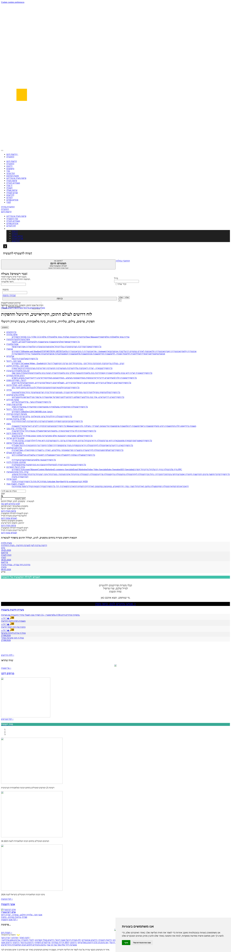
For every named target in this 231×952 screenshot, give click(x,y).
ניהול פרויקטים (18, 383)
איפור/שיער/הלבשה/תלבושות (18, 339)
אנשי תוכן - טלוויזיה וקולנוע (17, 366)
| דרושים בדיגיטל (27, 942)
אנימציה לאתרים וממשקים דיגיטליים (136, 351)
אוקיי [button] (126, 942)
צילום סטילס (26, 455)
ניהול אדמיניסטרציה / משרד (63, 474)
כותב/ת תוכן (103, 363)
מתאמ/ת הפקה (38, 407)
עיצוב (8, 424)
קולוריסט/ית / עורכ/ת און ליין (23, 440)
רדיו (8, 457)
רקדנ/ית (85, 486)
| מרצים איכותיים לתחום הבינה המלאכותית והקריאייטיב (24, 945)
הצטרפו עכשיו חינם (9, 518)
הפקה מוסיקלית (97, 392)
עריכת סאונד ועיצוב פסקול (36, 436)
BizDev (26, 411)
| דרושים (16, 942)
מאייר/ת (143, 354)
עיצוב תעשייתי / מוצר (95, 426)
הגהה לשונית (6, 555)
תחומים (5, 327)
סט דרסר (72, 397)
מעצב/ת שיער (49, 342)
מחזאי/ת (171, 486)
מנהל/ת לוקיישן (93, 450)
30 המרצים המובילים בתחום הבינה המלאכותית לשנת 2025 (25, 841)
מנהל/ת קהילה (55, 416)
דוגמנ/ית (64, 464)
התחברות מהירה (8, 207)
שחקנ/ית (15, 464)
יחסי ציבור (171, 474)
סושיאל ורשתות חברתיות (16, 414)
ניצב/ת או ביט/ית (38, 464)
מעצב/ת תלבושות (37, 342)
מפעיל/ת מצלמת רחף (75, 455)
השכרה (9, 188)
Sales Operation (113, 469)
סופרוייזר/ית (56, 445)
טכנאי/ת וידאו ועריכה (111, 440)
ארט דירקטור (107, 397)
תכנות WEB (82, 481)
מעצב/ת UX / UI (80, 426)
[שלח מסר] (115, 666)
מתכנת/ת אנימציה (55, 354)
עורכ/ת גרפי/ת (38, 421)
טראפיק (46, 431)
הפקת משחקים (84, 378)
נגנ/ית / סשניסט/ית (61, 392)
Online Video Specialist (97, 469)
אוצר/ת (88, 346)
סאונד (116, 486)
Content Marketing (46, 469)
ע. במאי (111, 486)
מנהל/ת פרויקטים (103, 474)
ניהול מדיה (149, 469)
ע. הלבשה (16, 342)
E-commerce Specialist (63, 469)
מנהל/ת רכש (91, 474)
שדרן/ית (15, 460)
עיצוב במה (103, 486)
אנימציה (9, 349)
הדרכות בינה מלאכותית (91, 373)
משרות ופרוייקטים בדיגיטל (34, 308)
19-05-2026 (6, 550)
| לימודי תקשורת (28, 940)
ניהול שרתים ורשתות (79, 440)
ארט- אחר (97, 397)
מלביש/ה (58, 342)
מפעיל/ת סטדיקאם (59, 455)
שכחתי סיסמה (9, 295)
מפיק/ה (27, 460)
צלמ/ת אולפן (110, 337)
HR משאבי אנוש (46, 411)
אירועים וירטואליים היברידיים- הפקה (105, 383)
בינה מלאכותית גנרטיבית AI (17, 371)
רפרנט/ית (15, 431)
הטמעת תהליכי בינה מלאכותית (69, 373)
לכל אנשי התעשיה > (9, 919)
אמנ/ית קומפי (106, 373)
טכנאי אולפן (40, 460)
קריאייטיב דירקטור (37, 378)
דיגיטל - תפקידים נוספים (16, 380)
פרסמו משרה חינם (8, 511)
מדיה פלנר (173, 469)
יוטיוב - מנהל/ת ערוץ (116, 363)
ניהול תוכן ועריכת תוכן (67, 363)
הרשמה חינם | (12, 154)
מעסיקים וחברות (13, 183)
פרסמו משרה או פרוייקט (16, 178)
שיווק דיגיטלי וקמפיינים (15, 467)
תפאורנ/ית (64, 486)
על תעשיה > (6, 668)
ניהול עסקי (27, 474)
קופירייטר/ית (40, 445)
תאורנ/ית (15, 450)
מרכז (3, 548)
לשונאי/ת (58, 387)
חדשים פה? (58, 264)
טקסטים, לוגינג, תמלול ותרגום (18, 385)
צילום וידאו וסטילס (14, 452)
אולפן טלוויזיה (12, 334)
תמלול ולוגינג (36, 387)
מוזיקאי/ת (72, 392)
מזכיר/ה (164, 474)
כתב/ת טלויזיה (78, 368)
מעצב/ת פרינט (110, 426)
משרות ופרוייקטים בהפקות (12, 308)
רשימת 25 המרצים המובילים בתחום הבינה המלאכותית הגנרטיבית (27, 788)
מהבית (3, 567)
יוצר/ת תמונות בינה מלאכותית (45, 373)
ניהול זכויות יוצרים (46, 392)
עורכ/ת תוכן (57, 368)
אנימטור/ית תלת (157, 351)
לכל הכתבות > (7, 899)
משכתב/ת (45, 387)
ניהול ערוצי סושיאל (42, 416)
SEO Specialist (126, 469)
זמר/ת (89, 392)
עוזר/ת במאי (27, 407)
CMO (36, 411)
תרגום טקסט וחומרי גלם (21, 387)
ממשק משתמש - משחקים (67, 378)
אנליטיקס (10, 356)
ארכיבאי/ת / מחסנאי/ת (58, 431)
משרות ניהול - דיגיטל (14, 409)
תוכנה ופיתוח (11, 479)
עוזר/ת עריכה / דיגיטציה (61, 440)
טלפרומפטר (104, 450)
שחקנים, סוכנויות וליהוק (16, 462)
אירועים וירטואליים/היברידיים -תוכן (44, 383)
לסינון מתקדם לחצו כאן (10, 504)
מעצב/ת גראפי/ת (145, 426)
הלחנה (106, 392)
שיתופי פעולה (11, 190)
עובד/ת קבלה (36, 346)
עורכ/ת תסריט (46, 368)
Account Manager (30, 469)
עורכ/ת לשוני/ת (26, 421)
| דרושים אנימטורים (90, 940)
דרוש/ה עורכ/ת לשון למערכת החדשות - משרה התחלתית (24, 545)
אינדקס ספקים (12, 200)
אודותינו (14, 937)
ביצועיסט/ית (50, 426)
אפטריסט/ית (136, 440)
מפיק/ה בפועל (60, 407)
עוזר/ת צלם (36, 455)
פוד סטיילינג (33, 397)
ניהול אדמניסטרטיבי (50, 346)
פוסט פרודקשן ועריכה (15, 438)
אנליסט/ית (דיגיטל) (19, 358)
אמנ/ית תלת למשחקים (117, 378)
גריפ (111, 450)
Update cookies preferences (12, 2)
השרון (3, 557)
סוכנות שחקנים (25, 464)
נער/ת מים (83, 450)
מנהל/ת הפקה (71, 407)
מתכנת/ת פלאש (41, 354)
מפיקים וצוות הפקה (14, 404)
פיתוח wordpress (70, 481)
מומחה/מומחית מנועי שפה (22, 373)
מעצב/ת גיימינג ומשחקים (162, 426)
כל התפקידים (17, 337)
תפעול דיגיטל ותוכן (50, 363)
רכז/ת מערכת (34, 368)
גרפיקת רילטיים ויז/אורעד (35, 426)
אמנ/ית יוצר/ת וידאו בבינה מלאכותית (126, 373)
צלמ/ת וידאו (16, 455)
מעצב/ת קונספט (69, 354)
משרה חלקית (6, 543)
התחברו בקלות (123, 260)
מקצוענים (10, 168)
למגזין (8, 202)
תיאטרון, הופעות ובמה (15, 484)
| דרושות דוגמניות (106, 940)
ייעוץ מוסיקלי (81, 392)
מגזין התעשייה (12, 218)
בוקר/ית (41, 486)
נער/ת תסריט (73, 450)
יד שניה (9, 185)
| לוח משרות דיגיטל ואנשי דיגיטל (68, 940)
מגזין (8, 171)
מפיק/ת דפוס (55, 421)
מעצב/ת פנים (121, 426)
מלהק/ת (48, 464)
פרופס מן (24, 397)
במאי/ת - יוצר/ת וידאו (93, 368)
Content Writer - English (33, 363)
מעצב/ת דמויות (105, 354)
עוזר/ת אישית (17, 477)
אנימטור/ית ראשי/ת (172, 351)
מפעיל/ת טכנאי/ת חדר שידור (31, 431)
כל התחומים (11, 332)
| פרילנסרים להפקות (43, 942)
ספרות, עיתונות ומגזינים (15, 419)
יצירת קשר (5, 937)
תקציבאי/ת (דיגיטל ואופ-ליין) (23, 445)
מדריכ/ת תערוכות (77, 346)
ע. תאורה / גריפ (46, 450)
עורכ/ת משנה (67, 368)
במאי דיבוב (66, 436)
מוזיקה (9, 390)
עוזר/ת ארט (42, 397)
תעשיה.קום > (6, 932)
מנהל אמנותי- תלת (118, 354)
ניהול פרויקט (17, 402)
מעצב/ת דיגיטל (132, 426)
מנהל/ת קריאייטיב (95, 440)
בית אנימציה (116, 351)
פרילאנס (4, 552)
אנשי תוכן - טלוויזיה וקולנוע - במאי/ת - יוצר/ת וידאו (21, 915)
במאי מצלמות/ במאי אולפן (63, 337)
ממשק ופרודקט (12, 399)
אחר (95, 351)
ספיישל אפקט (53, 397)
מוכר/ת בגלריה (64, 346)
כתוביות (65, 387)
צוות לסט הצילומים (14, 448)
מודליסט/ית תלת (133, 354)
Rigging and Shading (32, 351)
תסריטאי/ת (16, 368)
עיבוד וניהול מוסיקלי (27, 392)
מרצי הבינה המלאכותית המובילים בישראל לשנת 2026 (23, 894)
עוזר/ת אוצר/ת (25, 346)
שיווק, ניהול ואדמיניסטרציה (17, 472)
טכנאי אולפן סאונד (54, 436)
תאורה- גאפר (24, 450)
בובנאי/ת (71, 464)
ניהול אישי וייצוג (46, 474)
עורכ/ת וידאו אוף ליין (43, 440)
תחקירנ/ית (25, 368)
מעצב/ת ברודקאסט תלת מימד (184, 426)
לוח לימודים (11, 226)
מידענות (27, 383)
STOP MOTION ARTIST (52, 351)
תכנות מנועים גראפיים (21, 378)
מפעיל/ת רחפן (46, 455)
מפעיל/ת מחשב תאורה (148, 486)
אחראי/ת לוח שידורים (76, 431)
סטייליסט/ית (25, 342)
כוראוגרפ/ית (180, 486)
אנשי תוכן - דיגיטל (13, 361)
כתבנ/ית (63, 421)
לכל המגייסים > (7, 719)
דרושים (9, 166)
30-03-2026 (6, 560)
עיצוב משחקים (51, 378)
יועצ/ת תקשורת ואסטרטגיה (187, 474)
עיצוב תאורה (94, 486)
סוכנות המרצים (12, 176)
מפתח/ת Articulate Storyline (51, 481)
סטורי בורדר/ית (29, 354)
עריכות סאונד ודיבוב (14, 433)
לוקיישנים (10, 195)
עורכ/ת (47, 421)
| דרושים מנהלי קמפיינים (45, 940)
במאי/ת (35, 486)
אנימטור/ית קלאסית (188, 351)
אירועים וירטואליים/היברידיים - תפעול (74, 383)
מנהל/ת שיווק (80, 474)
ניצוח (37, 392)
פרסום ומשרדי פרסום (15, 443)
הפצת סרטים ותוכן (205, 474)
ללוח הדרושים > (7, 655)
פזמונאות (15, 392)
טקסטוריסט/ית (152, 354)
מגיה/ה (52, 387)
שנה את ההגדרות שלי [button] (142, 942)
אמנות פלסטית (12, 344)
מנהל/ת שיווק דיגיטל (161, 469)
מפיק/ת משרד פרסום (69, 445)
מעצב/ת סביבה (93, 354)
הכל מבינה (10, 173)
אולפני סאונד (76, 436)
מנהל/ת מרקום (115, 474)
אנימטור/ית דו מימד (85, 351)
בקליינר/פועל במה (25, 486)
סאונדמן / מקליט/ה (60, 450)
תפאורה (101, 337)
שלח (121, 298)
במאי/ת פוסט (125, 440)
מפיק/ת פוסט (49, 407)
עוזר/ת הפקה (17, 407)
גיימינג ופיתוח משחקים (15, 375)
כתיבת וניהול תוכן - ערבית (87, 363)
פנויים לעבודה (12, 192)
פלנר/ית (48, 445)
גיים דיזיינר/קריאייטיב (99, 378)
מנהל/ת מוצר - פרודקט (31, 402)
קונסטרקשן (16, 397)
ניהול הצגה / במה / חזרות (129, 486)
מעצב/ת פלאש (81, 354)
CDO (31, 411)
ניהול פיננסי (18, 474)
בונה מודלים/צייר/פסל (84, 397)
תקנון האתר (24, 937)
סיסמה (5, 289)
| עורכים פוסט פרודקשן (11, 940)
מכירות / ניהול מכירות (152, 474)
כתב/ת (69, 421)
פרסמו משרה (11, 180)
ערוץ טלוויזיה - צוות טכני (16, 428)
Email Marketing (80, 469)
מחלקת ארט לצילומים (15, 395)
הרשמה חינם (11, 161)
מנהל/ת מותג (126, 474)
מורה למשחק (56, 464)
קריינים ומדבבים (18, 436)
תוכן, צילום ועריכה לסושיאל (23, 416)
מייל (116, 278)
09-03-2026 (6, 569)
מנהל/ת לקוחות (98, 445)
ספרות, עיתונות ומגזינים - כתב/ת (14, 917)
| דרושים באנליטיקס (81, 942)
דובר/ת (216, 474)
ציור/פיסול (16, 346)
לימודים (9, 197)
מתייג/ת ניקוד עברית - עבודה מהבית (15, 564)
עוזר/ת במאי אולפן (122, 337)
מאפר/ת (65, 342)
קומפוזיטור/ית (17, 354)
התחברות (10, 157)
